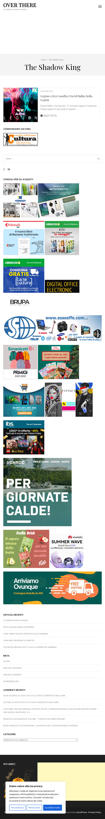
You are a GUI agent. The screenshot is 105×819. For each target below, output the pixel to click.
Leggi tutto (50, 115)
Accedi (6, 661)
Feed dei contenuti (12, 668)
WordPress (82, 812)
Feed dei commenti (12, 675)
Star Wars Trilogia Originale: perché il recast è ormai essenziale (35, 709)
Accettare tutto (52, 808)
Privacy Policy (94, 812)
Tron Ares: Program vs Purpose (18, 640)
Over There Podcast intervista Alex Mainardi (25, 634)
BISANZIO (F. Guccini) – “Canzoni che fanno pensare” (41, 719)
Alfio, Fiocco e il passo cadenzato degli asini (43, 696)
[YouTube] (9, 169)
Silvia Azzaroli (10, 696)
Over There (20, 4)
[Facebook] (4, 169)
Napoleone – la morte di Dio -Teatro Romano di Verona (50, 726)
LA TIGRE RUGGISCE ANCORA (15, 620)
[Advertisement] (52, 33)
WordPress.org (11, 681)
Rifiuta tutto (34, 808)
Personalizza (17, 808)
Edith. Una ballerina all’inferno (18, 627)
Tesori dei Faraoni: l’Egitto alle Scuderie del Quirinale (30, 647)
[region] (35, 798)
